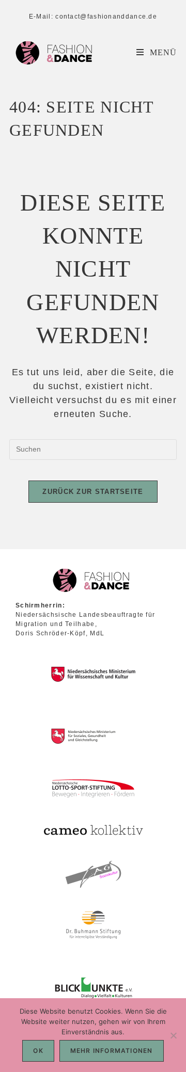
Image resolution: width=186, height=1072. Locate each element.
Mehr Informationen (111, 1050)
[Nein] (173, 1035)
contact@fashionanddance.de (106, 16)
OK (38, 1050)
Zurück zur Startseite (92, 491)
